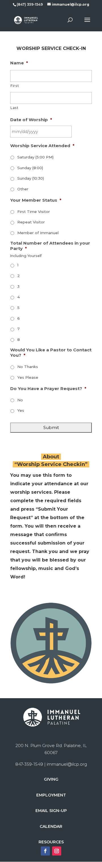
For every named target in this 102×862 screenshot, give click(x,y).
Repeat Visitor (31, 222)
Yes (20, 410)
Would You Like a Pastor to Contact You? (51, 352)
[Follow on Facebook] (45, 851)
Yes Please (27, 377)
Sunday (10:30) (30, 178)
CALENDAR (51, 826)
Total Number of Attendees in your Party (50, 245)
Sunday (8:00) (30, 168)
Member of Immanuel (38, 232)
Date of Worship (31, 119)
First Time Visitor (33, 211)
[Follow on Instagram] (56, 851)
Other (22, 189)
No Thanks (27, 366)
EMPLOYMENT (51, 795)
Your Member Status (35, 200)
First (14, 86)
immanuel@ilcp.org (67, 764)
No (20, 400)
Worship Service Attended (42, 145)
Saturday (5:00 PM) (35, 157)
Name (19, 63)
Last (14, 108)
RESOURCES (51, 841)
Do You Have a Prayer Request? (48, 388)
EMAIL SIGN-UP (51, 810)
